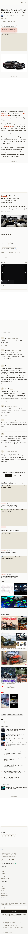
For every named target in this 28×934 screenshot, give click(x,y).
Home (2, 6)
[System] (22, 2)
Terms (7, 914)
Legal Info (20, 927)
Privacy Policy (19, 914)
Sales (14, 714)
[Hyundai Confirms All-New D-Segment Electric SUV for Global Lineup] (7, 602)
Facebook (11, 252)
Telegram (11, 255)
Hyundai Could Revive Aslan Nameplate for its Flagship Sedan (10, 506)
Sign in (8, 475)
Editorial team (4, 869)
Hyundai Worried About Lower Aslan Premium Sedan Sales (9, 576)
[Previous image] (2, 272)
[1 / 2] (4, 282)
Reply (6, 345)
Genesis (3, 888)
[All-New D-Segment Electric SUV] (20, 602)
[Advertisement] (14, 92)
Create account (17, 475)
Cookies (10, 927)
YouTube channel (5, 878)
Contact (3, 871)
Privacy (5, 927)
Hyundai (9, 714)
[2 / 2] (11, 282)
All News (7, 6)
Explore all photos (5, 609)
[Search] (18, 2)
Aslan (3, 113)
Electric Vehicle (4, 893)
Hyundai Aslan (8, 126)
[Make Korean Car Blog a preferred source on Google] (14, 835)
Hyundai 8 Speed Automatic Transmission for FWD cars (8, 553)
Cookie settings (7, 932)
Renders (3, 897)
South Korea (19, 714)
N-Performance (4, 895)
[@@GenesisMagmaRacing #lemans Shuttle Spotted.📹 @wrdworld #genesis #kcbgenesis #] (14, 701)
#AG (3, 721)
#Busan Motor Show (10, 721)
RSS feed (3, 873)
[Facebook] (5, 835)
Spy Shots (3, 890)
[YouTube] (11, 835)
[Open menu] (25, 2)
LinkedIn (17, 252)
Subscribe (14, 911)
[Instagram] (2, 835)
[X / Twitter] (8, 835)
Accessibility (7, 929)
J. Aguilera (14, 925)
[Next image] (25, 272)
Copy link (4, 257)
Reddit (17, 255)
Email (22, 255)
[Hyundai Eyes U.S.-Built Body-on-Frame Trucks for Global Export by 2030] (7, 589)
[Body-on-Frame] (20, 589)
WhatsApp (4, 255)
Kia (2, 886)
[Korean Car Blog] (8, 2)
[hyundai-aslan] (14, 272)
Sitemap (3, 876)
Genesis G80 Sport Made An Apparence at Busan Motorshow (10, 529)
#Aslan (17, 721)
